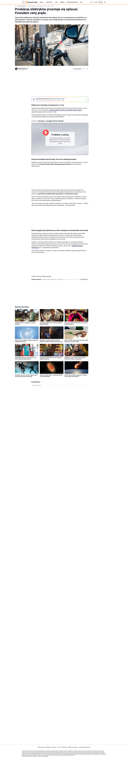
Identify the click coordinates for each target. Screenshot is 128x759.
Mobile (41, 2)
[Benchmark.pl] (33, 2)
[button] (95, 2)
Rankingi (62, 2)
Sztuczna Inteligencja (72, 2)
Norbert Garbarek (22, 68)
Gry (81, 2)
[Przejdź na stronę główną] (23, 3)
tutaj (47, 756)
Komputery (49, 2)
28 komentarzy (78, 68)
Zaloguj (100, 2)
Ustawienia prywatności (84, 747)
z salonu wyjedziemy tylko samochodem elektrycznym (65, 110)
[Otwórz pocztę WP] (91, 2)
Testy (56, 2)
